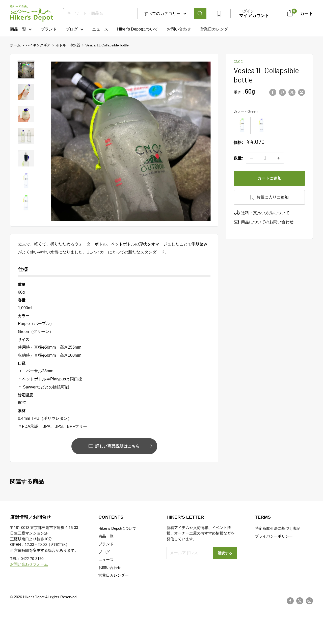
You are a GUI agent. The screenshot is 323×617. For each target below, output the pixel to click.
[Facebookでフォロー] (290, 600)
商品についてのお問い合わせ (267, 222)
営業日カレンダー (113, 575)
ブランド (49, 29)
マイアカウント (254, 15)
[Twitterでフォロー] (299, 600)
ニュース (100, 29)
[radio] (242, 125)
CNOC (238, 61)
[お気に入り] (219, 13)
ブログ (72, 29)
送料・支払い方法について (265, 213)
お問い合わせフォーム (29, 564)
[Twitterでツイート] (291, 92)
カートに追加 (269, 178)
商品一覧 (18, 29)
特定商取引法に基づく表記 (277, 528)
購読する (225, 553)
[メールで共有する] (301, 92)
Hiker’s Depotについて (137, 29)
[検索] (200, 13)
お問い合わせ (179, 29)
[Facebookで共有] (272, 92)
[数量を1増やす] (278, 158)
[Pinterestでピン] (282, 92)
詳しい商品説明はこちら (117, 446)
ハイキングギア (38, 45)
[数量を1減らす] (251, 158)
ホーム (15, 45)
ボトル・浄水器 (68, 45)
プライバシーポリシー (274, 536)
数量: (238, 158)
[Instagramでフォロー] (309, 600)
